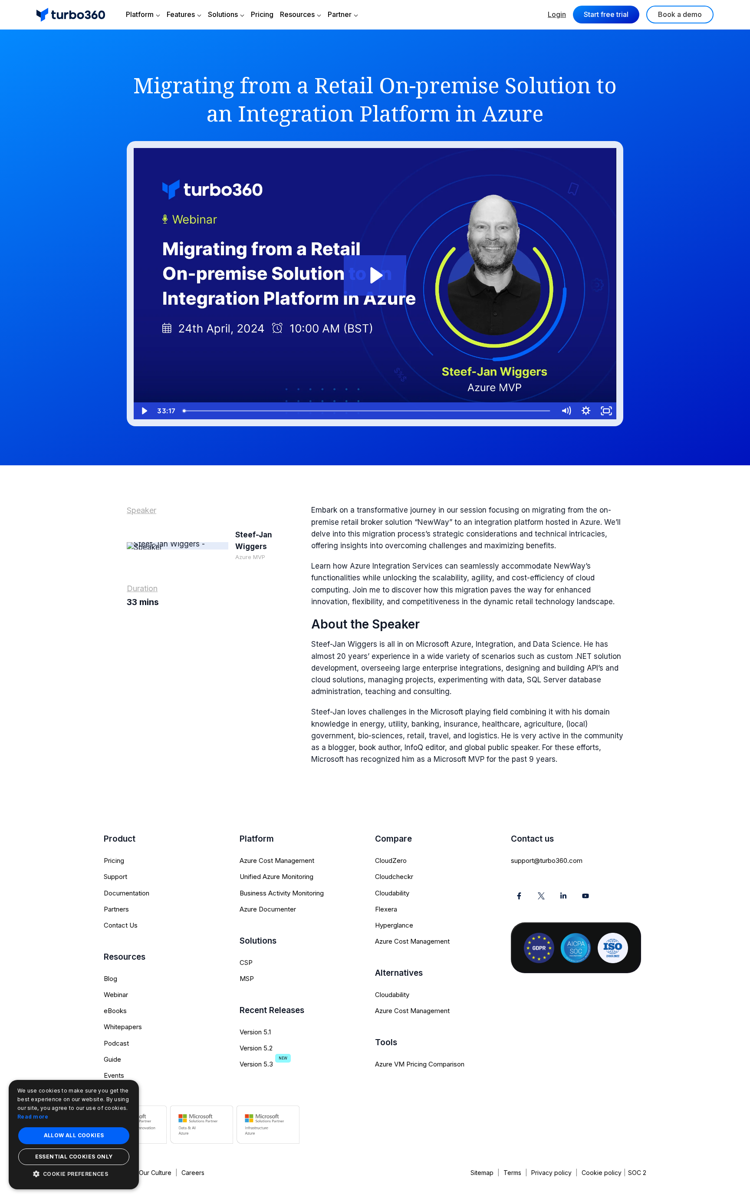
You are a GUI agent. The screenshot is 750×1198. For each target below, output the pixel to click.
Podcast (116, 1043)
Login (557, 14)
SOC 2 (637, 1172)
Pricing (262, 14)
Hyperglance (394, 925)
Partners (116, 909)
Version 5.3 (256, 1064)
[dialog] (74, 1134)
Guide (112, 1059)
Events (114, 1075)
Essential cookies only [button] (74, 1156)
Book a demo (680, 14)
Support (115, 876)
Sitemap (481, 1172)
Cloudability (392, 893)
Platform (140, 14)
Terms (512, 1172)
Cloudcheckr (394, 876)
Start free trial (606, 14)
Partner (340, 14)
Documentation (126, 893)
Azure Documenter (268, 909)
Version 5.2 (256, 1048)
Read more (33, 1116)
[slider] (367, 410)
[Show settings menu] (586, 410)
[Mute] (566, 410)
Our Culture (155, 1172)
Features (181, 14)
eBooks (115, 1011)
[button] (73, 1174)
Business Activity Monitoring (282, 893)
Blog (110, 978)
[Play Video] (144, 410)
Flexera (386, 909)
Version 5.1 (255, 1032)
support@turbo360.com (546, 860)
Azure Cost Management (277, 860)
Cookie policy (602, 1172)
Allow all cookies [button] (74, 1135)
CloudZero (391, 860)
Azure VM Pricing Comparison (419, 1064)
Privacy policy (551, 1172)
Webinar (116, 995)
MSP (247, 978)
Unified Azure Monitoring (276, 876)
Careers (192, 1172)
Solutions (223, 14)
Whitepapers (123, 1027)
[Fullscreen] (606, 410)
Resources (297, 14)
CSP (246, 962)
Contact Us (121, 925)
